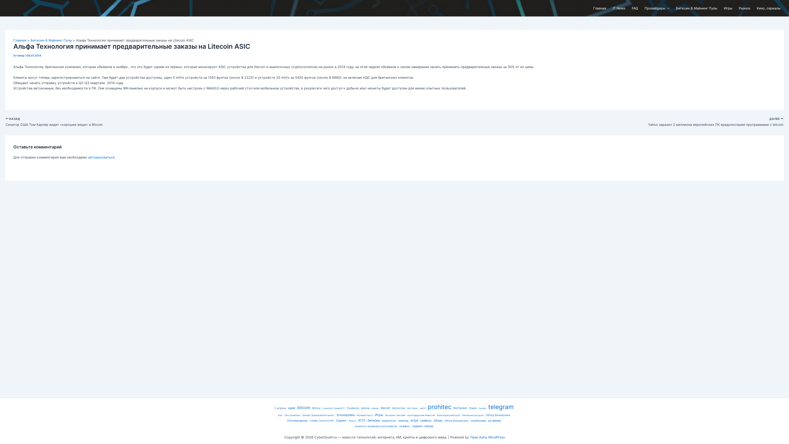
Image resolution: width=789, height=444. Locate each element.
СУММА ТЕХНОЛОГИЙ (321, 421)
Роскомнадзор (297, 420)
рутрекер (494, 420)
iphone (365, 408)
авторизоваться (101, 157)
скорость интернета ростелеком (376, 426)
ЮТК (362, 420)
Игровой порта (365, 415)
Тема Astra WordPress (487, 437)
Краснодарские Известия (421, 415)
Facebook (353, 408)
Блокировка (346, 415)
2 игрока (280, 408)
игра (414, 420)
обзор (438, 420)
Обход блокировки (498, 415)
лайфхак (425, 420)
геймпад (403, 420)
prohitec (439, 406)
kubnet (375, 408)
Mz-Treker (412, 408)
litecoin (385, 408)
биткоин (374, 420)
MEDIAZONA (398, 408)
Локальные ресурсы (473, 415)
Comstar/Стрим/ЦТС (334, 408)
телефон (404, 426)
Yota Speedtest (292, 415)
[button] (667, 8)
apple (291, 408)
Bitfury (316, 408)
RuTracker (460, 408)
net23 (423, 408)
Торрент (341, 420)
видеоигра (389, 420)
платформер (478, 420)
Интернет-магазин (395, 415)
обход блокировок (456, 420)
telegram (501, 406)
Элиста (352, 421)
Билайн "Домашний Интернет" (318, 415)
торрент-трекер (422, 426)
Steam (473, 408)
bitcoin (303, 407)
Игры (379, 415)
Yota (280, 415)
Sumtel (482, 408)
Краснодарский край (448, 415)
